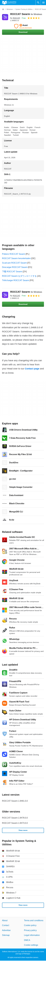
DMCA (27, 940)
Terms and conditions (33, 920)
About (4, 920)
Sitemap (6, 935)
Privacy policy (30, 930)
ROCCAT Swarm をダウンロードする (19, 276)
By (15, 18)
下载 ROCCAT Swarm (12, 271)
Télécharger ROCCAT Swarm (15, 280)
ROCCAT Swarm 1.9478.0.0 (15, 818)
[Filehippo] (9, 2)
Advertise (6, 930)
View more (23, 830)
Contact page (32, 368)
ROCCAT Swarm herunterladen (16, 258)
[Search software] (38, 2)
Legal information (32, 935)
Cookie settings (31, 945)
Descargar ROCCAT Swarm (15, 267)
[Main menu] (43, 2)
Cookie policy (30, 925)
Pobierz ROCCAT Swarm (13, 254)
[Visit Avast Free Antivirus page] (23, 26)
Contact (5, 925)
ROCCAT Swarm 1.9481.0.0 (15, 801)
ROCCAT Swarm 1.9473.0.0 (15, 823)
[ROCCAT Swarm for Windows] (5, 17)
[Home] (3, 9)
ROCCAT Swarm (26, 14)
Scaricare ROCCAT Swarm (14, 263)
